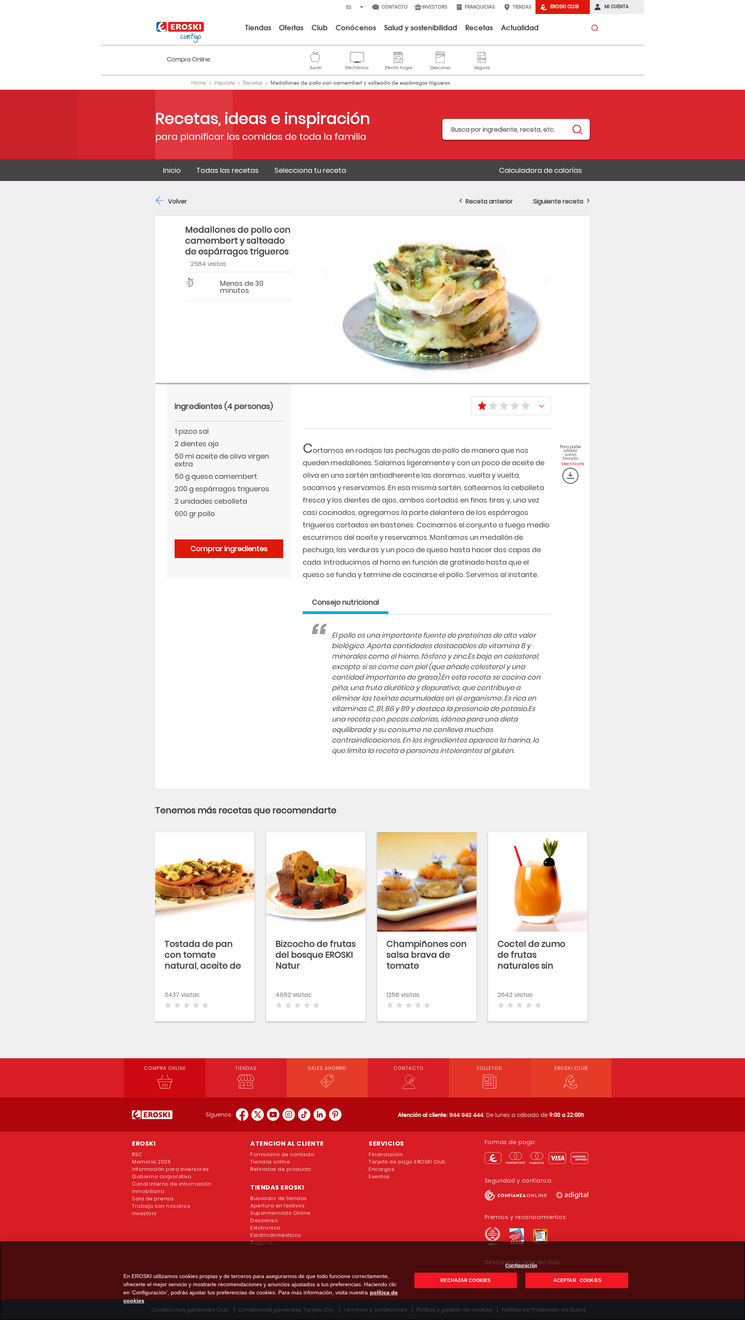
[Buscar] (577, 129)
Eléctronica (265, 1227)
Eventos (379, 1176)
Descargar (570, 476)
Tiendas (258, 27)
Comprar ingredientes (229, 548)
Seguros (482, 56)
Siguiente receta (558, 201)
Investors (144, 1213)
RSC (137, 1154)
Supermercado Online (280, 1213)
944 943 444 (466, 1115)
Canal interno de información (171, 1184)
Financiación (386, 1154)
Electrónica (357, 56)
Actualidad (520, 27)
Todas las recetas (227, 170)
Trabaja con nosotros (161, 1206)
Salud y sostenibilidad (420, 27)
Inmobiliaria (148, 1191)
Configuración (521, 1265)
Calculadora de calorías (540, 170)
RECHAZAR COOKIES (465, 1280)
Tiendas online (270, 1161)
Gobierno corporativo (161, 1176)
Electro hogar (398, 56)
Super (315, 56)
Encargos (381, 1169)
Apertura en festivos (277, 1205)
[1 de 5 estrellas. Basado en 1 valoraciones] (511, 406)
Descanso (440, 56)
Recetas (479, 27)
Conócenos (356, 27)
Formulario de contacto (282, 1154)
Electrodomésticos (275, 1235)
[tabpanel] (427, 700)
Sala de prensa (152, 1198)
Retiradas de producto (281, 1169)
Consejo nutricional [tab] (345, 602)
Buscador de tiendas (278, 1198)
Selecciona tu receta (310, 170)
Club (319, 27)
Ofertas (291, 27)
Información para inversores (170, 1169)
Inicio (172, 170)
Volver (177, 201)
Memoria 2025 (151, 1161)
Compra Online (188, 59)
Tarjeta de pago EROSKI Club (407, 1161)
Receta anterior (489, 201)
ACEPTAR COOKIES (576, 1280)
